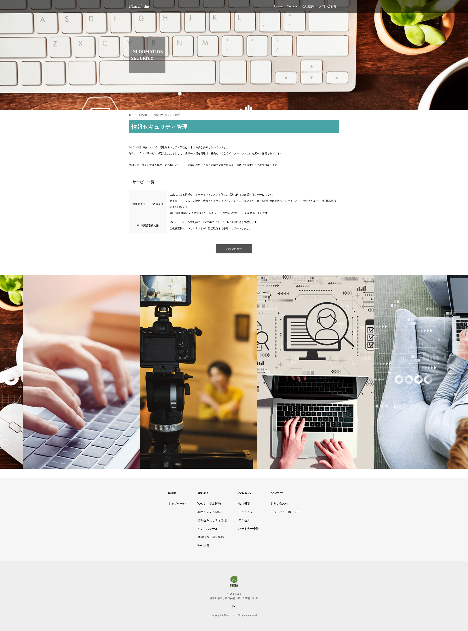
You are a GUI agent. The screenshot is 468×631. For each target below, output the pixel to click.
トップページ (177, 503)
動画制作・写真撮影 (210, 537)
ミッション (245, 512)
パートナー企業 (248, 528)
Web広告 (203, 545)
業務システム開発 (209, 512)
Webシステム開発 (209, 503)
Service (292, 6)
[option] (67, 372)
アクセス (244, 520)
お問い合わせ (328, 6)
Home (278, 6)
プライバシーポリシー (285, 512)
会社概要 (308, 6)
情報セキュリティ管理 (212, 520)
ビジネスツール (207, 528)
